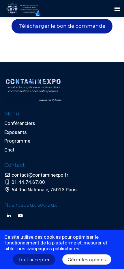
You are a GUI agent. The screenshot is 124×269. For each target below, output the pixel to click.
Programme (17, 141)
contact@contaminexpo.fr (39, 175)
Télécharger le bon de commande (62, 26)
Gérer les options (87, 259)
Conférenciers (19, 123)
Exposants (15, 132)
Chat (9, 150)
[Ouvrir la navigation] (117, 8)
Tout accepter (34, 259)
